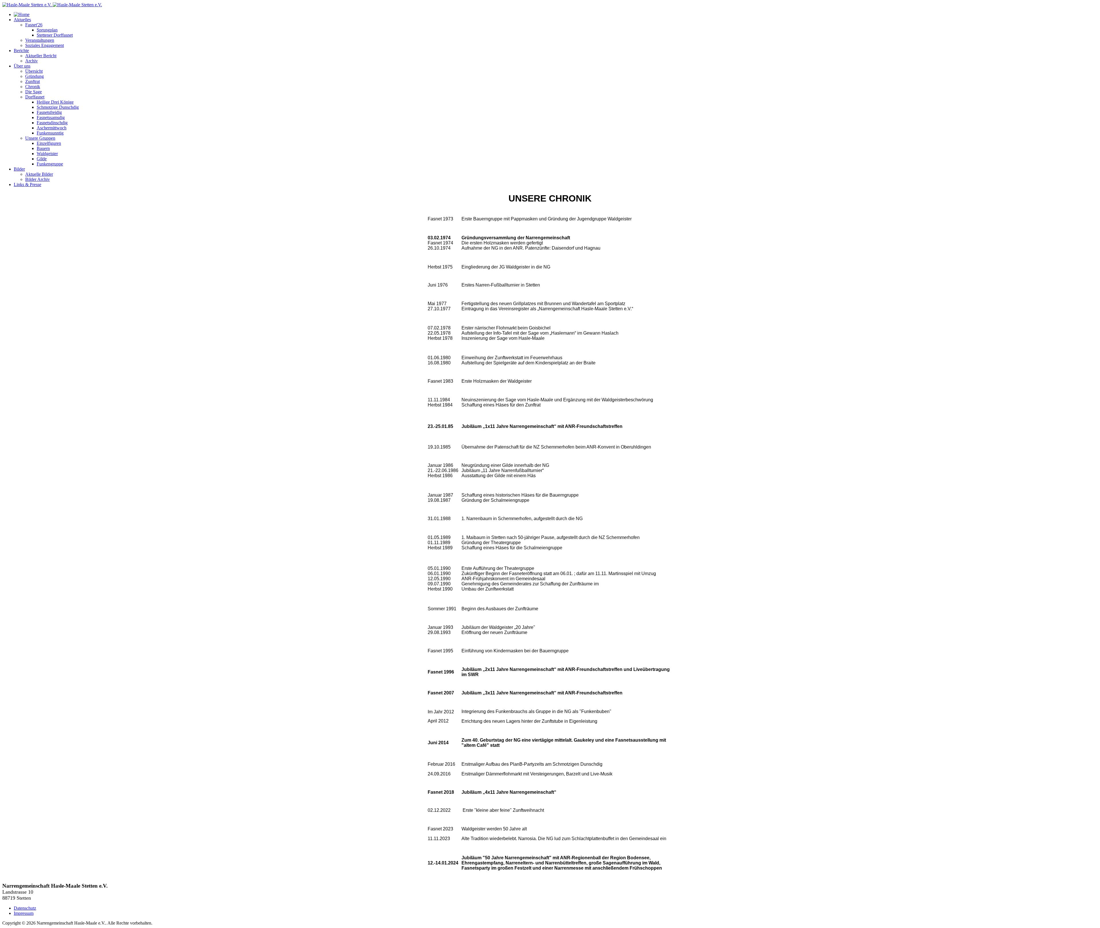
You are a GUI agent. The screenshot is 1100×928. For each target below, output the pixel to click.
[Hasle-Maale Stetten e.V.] (52, 4)
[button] (22, 19)
